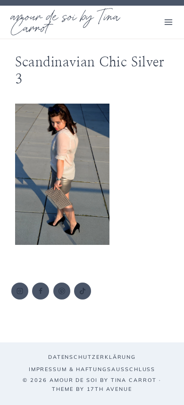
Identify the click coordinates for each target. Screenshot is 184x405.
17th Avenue (109, 389)
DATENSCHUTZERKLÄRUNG (92, 357)
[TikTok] (82, 291)
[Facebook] (40, 291)
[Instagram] (19, 291)
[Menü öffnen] (168, 22)
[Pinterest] (61, 291)
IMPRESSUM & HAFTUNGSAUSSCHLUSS (92, 369)
